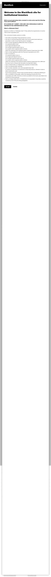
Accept (8, 86)
